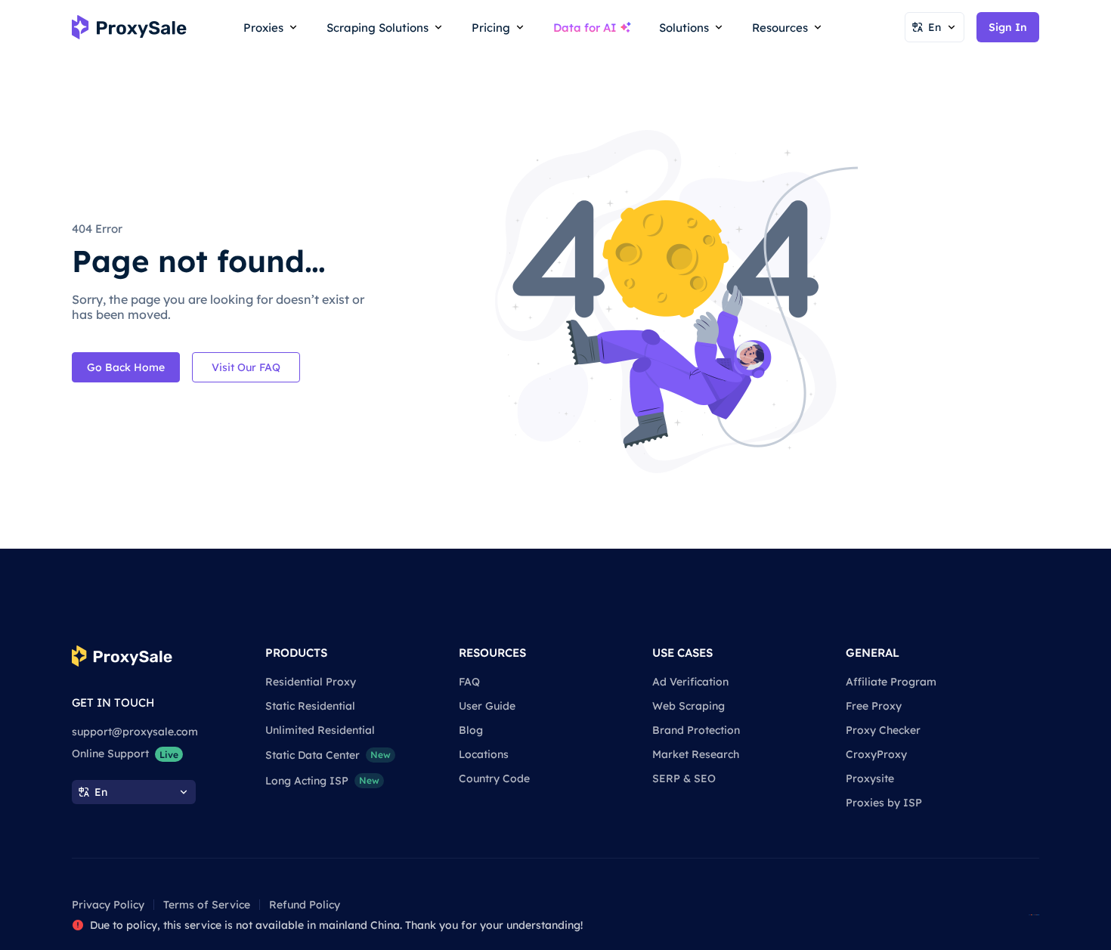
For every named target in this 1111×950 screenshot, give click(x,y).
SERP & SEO (684, 778)
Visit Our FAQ (246, 367)
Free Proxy (874, 706)
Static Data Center (328, 755)
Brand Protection (696, 730)
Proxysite (870, 778)
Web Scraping (688, 706)
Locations (484, 754)
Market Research (695, 754)
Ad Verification (690, 682)
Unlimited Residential (320, 730)
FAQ (469, 682)
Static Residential (310, 706)
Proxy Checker (883, 730)
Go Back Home (126, 367)
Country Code (494, 778)
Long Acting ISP (322, 781)
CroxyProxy (876, 754)
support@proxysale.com (135, 731)
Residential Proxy (310, 682)
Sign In (1008, 27)
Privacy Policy (108, 904)
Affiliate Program (891, 682)
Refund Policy (304, 904)
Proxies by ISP (884, 802)
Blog (471, 730)
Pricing (491, 27)
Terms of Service (206, 904)
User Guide (487, 706)
